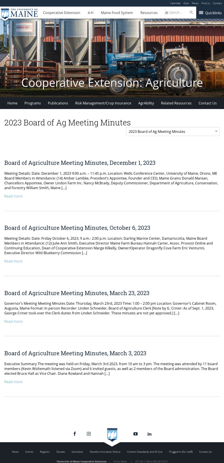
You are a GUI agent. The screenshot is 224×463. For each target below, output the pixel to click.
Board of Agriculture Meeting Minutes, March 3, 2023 (75, 353)
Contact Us (208, 103)
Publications (58, 103)
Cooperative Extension (61, 12)
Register (45, 452)
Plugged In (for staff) (180, 452)
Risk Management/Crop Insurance (103, 103)
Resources (149, 12)
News (195, 3)
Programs (32, 103)
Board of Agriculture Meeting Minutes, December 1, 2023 (80, 162)
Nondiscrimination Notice (105, 452)
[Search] (191, 12)
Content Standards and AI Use (145, 452)
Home (12, 103)
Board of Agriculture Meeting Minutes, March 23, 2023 (76, 293)
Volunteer (77, 452)
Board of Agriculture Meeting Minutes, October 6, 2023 (77, 227)
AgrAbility (146, 103)
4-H (90, 12)
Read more (13, 196)
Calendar (175, 3)
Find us (205, 3)
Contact (217, 3)
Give (186, 3)
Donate (60, 452)
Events (29, 452)
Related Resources (176, 103)
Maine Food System (117, 12)
